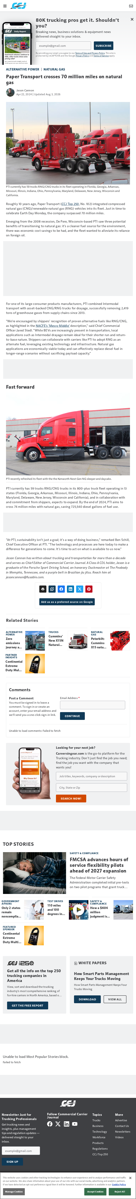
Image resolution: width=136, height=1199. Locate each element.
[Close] (130, 1178)
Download (87, 999)
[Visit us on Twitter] (58, 1123)
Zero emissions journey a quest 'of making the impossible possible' (14, 643)
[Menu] (5, 5)
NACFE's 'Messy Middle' (53, 325)
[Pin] (88, 589)
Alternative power (22, 69)
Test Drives (55, 901)
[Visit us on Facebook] (49, 1123)
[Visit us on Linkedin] (66, 1123)
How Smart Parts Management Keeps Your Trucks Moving (101, 976)
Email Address (70, 698)
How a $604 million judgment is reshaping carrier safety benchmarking (100, 912)
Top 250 (73, 204)
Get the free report (27, 1005)
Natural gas (54, 69)
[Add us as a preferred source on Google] (52, 589)
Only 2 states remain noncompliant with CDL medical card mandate (11, 912)
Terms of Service (101, 55)
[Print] (42, 589)
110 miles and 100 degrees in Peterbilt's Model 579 (55, 909)
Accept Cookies (95, 1191)
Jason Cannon (25, 90)
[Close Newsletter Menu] (132, 19)
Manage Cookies (14, 1191)
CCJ (65, 204)
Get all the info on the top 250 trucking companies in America (34, 975)
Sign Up (12, 1161)
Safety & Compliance (84, 853)
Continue (72, 716)
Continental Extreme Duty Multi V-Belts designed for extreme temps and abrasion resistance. (13, 666)
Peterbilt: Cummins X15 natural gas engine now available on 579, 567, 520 (99, 643)
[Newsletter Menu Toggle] (131, 5)
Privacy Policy (82, 55)
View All (115, 999)
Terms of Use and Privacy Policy (90, 53)
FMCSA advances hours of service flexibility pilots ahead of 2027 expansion (99, 865)
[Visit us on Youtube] (74, 1123)
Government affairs (10, 902)
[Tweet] (79, 589)
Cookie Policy (119, 1184)
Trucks (53, 631)
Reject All (120, 1191)
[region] (68, 1185)
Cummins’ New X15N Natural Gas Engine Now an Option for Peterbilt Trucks (56, 640)
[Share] (61, 589)
